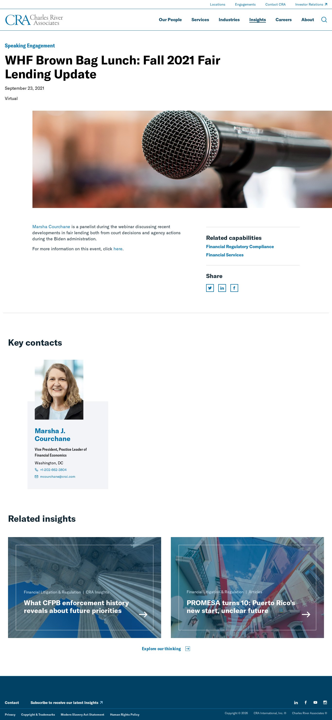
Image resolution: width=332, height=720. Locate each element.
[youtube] (315, 702)
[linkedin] (296, 702)
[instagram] (325, 702)
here (118, 249)
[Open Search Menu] (324, 20)
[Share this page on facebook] (234, 288)
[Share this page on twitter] (210, 288)
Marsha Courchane (51, 226)
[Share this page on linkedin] (222, 288)
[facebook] (306, 702)
